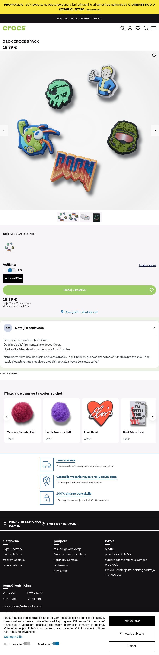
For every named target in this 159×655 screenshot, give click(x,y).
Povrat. (98, 18)
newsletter (61, 571)
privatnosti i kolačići (118, 554)
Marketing (45, 644)
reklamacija (61, 565)
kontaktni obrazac (66, 560)
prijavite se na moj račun (25, 524)
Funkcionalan (13, 644)
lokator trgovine (62, 524)
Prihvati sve (132, 621)
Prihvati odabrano (132, 633)
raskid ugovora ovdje (67, 549)
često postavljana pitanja (70, 554)
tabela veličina (12, 565)
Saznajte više (13, 636)
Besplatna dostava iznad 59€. (74, 18)
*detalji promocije (93, 9)
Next (155, 130)
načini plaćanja (12, 554)
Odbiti (132, 646)
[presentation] (6, 417)
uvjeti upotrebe (13, 549)
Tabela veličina (147, 265)
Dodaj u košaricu (75, 290)
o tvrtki (109, 549)
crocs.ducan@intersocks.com (22, 606)
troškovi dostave (14, 560)
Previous (4, 130)
